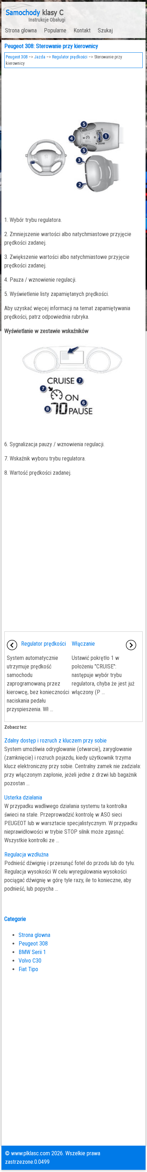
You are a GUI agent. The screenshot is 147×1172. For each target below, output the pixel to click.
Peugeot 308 (16, 56)
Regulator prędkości (69, 56)
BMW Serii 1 (32, 952)
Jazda (39, 56)
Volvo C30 (30, 960)
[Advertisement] (73, 91)
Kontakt (82, 30)
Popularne (55, 30)
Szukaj (105, 30)
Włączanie (83, 643)
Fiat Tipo (28, 969)
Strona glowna (21, 30)
